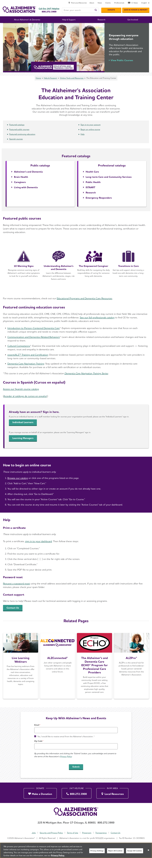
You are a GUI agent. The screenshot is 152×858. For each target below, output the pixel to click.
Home (38, 78)
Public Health (93, 182)
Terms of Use (72, 833)
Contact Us (13, 607)
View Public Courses (122, 60)
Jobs (34, 833)
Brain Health (21, 176)
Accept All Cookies (134, 851)
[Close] (148, 850)
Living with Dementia (26, 187)
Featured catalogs (16, 124)
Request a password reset (16, 583)
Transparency (101, 833)
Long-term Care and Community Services (109, 176)
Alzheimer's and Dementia (28, 171)
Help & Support (50, 78)
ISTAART (90, 187)
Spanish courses (16, 139)
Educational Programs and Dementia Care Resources (84, 298)
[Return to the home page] (19, 9)
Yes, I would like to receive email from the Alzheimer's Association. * (66, 736)
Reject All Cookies (115, 851)
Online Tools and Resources (71, 78)
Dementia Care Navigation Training (25, 363)
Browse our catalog (17, 478)
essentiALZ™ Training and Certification (27, 354)
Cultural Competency (18, 345)
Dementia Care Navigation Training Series (86, 373)
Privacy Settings (97, 851)
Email (36, 725)
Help (82, 134)
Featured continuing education (22, 134)
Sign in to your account (90, 124)
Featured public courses (19, 129)
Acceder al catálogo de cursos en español (25, 396)
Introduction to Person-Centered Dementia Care (33, 328)
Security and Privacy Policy (51, 833)
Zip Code (38, 741)
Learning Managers (22, 438)
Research (91, 192)
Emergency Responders (99, 197)
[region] (76, 850)
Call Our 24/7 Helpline (49, 9)
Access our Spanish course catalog (21, 389)
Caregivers (20, 182)
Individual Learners (22, 422)
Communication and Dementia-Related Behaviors (33, 337)
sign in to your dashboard (38, 541)
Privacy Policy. (58, 855)
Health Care (92, 171)
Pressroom (86, 833)
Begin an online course (90, 129)
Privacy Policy (66, 756)
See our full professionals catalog (97, 317)
